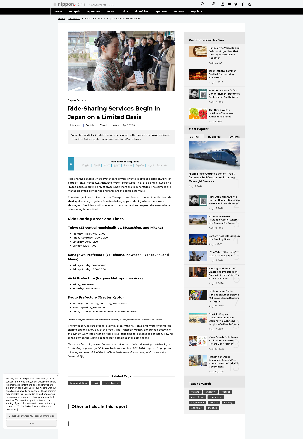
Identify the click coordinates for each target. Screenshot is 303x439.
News (110, 11)
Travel (103, 125)
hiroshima (215, 397)
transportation (78, 383)
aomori (214, 402)
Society (90, 125)
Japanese (160, 11)
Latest (58, 11)
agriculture (197, 397)
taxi (96, 383)
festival (226, 391)
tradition (210, 391)
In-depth (74, 11)
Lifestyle (75, 125)
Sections (178, 11)
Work (116, 125)
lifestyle (212, 407)
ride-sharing (111, 383)
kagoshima (197, 402)
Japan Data (93, 11)
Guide (124, 11)
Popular (195, 11)
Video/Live (141, 11)
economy (196, 407)
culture (195, 391)
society (228, 402)
